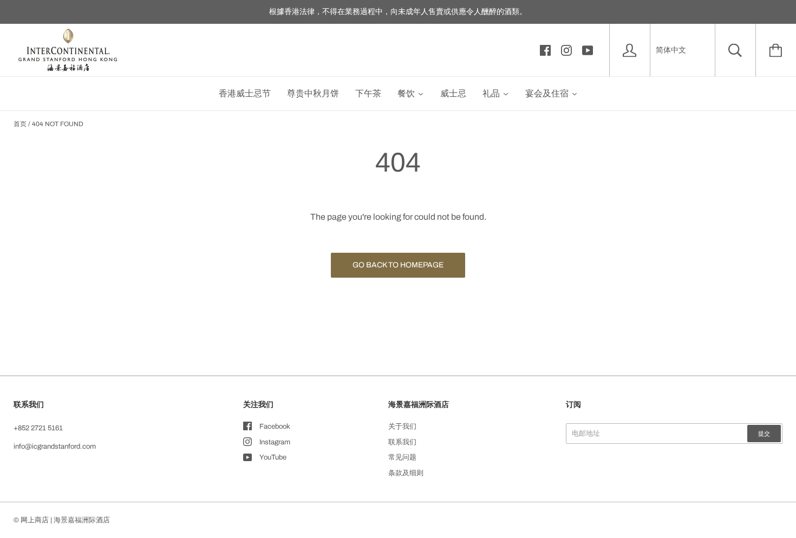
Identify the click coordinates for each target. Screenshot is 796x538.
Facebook (274, 426)
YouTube (272, 457)
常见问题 (402, 457)
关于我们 (402, 426)
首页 (20, 124)
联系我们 (402, 442)
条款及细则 (405, 473)
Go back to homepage (398, 265)
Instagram (274, 442)
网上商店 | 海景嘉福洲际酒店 (65, 520)
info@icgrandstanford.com (55, 446)
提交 (764, 433)
